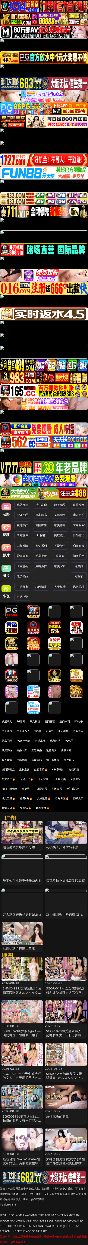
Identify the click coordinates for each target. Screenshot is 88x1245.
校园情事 (41, 587)
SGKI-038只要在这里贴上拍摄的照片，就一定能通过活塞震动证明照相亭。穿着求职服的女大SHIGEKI (22, 1122)
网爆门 (79, 566)
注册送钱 (7, 731)
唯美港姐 (60, 525)
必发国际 (36, 760)
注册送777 (23, 731)
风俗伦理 (78, 587)
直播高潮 (40, 740)
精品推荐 (22, 505)
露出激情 (41, 566)
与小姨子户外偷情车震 (62, 847)
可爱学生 (60, 546)
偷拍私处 (66, 750)
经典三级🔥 (8, 798)
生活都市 (22, 587)
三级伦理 (22, 515)
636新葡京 (58, 769)
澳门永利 (64, 721)
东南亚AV (79, 525)
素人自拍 (78, 515)
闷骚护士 (78, 556)
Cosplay (60, 515)
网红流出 (60, 535)
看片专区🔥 (62, 798)
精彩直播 (55, 740)
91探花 (41, 535)
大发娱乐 (69, 760)
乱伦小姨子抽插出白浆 (19, 948)
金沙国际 (75, 779)
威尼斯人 (7, 721)
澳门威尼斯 (72, 789)
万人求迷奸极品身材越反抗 (22, 914)
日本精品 (41, 515)
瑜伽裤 (60, 556)
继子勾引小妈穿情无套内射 (22, 880)
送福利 (37, 731)
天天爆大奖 (59, 779)
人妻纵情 (60, 587)
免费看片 (27, 789)
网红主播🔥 (43, 808)
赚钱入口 (78, 798)
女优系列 (41, 546)
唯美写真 (60, 566)
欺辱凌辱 (22, 535)
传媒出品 (22, 576)
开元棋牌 (35, 721)
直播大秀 (56, 789)
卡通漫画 (22, 566)
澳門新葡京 (8, 769)
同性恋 (79, 576)
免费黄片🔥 (8, 779)
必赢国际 (78, 731)
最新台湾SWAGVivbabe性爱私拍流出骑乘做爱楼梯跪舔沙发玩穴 (22, 1163)
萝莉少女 (78, 505)
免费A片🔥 (26, 798)
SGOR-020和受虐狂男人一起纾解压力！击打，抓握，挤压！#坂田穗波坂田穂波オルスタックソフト (65, 1037)
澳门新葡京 (52, 760)
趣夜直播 (7, 760)
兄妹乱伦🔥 (44, 798)
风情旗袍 (22, 556)
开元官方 (43, 779)
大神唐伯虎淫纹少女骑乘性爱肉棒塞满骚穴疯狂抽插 (65, 1161)
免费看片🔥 (41, 769)
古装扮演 (22, 546)
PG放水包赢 (24, 740)
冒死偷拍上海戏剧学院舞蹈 (65, 880)
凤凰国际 (7, 740)
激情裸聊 (74, 769)
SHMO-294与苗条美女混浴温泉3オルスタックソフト (65, 1077)
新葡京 (49, 731)
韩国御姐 (41, 525)
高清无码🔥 (8, 808)
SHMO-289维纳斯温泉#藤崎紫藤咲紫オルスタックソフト (22, 992)
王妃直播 (36, 750)
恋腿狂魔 (78, 546)
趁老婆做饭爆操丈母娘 (19, 847)
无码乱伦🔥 (27, 779)
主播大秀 (22, 750)
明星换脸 (41, 556)
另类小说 (22, 597)
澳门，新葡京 (9, 789)
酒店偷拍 (7, 750)
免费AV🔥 (26, 808)
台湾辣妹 (22, 525)
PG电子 (78, 721)
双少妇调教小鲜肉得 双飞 (64, 914)
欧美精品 (60, 505)
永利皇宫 (24, 769)
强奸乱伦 (41, 505)
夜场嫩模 (22, 760)
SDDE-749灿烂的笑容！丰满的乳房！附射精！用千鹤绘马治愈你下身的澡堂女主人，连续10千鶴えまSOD (22, 1037)
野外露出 (78, 535)
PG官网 (21, 721)
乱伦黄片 (51, 750)
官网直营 (50, 721)
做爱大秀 (42, 789)
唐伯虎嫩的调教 (57, 1116)
